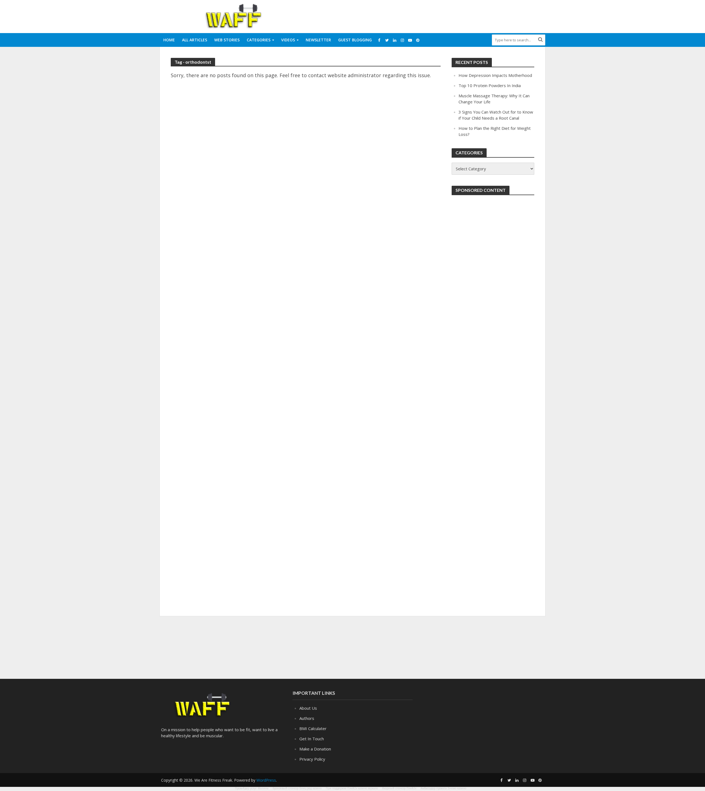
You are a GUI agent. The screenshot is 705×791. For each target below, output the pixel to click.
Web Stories (227, 39)
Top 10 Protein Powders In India (490, 85)
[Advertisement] (445, 15)
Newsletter (318, 39)
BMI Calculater (313, 728)
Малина (263, 788)
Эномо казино (457, 788)
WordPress (266, 780)
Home (169, 39)
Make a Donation (315, 749)
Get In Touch (311, 738)
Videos (288, 39)
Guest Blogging (355, 39)
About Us (308, 708)
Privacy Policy (312, 759)
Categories (258, 39)
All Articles (194, 39)
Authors (306, 718)
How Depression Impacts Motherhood (495, 75)
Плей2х (411, 788)
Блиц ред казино (310, 788)
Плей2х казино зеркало (362, 788)
